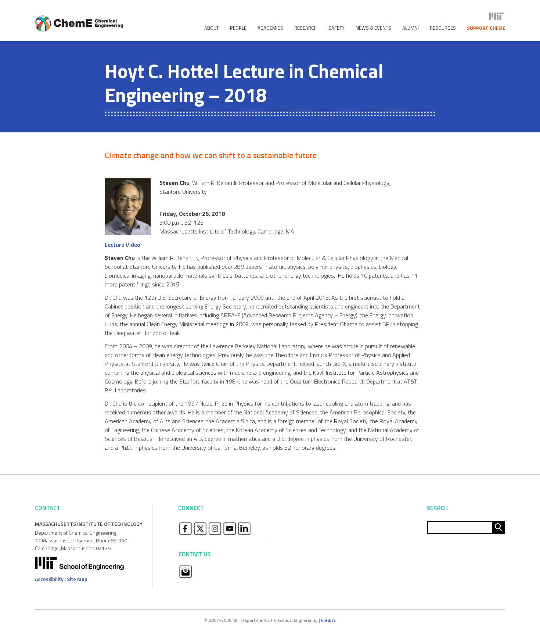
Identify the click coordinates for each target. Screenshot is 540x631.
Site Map (77, 579)
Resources (443, 28)
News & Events (373, 28)
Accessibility (49, 579)
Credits (328, 620)
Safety (336, 28)
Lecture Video (122, 244)
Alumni (410, 28)
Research (305, 28)
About (211, 28)
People (238, 28)
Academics (270, 28)
